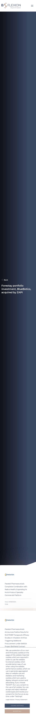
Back (6, 280)
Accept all (17, 711)
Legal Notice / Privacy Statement (16, 699)
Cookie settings (17, 705)
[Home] (11, 6)
